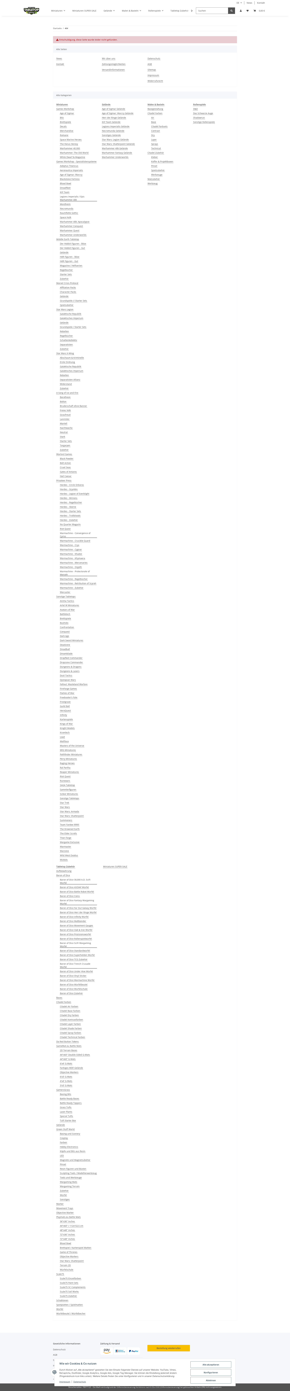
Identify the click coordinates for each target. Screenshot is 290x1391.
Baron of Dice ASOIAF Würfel (74, 887)
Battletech (65, 614)
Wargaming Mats (68, 1181)
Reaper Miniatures (69, 772)
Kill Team (64, 192)
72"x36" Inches (67, 1234)
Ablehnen (211, 1380)
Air (152, 117)
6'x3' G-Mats (66, 1076)
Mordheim (65, 204)
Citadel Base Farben (70, 1010)
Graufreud (65, 414)
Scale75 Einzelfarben (70, 1278)
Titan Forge (65, 837)
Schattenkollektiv (68, 340)
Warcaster (65, 592)
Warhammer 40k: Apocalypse (74, 221)
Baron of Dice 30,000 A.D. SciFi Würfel (75, 881)
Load (62, 736)
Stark (62, 436)
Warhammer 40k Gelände (115, 148)
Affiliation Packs (68, 287)
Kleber (154, 157)
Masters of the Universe (72, 745)
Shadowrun (199, 117)
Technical (156, 148)
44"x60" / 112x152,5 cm (71, 1225)
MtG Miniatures (68, 750)
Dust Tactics (66, 675)
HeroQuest (65, 710)
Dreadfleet (65, 187)
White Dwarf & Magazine (72, 157)
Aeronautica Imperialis (71, 170)
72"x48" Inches (67, 1238)
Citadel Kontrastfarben (71, 1019)
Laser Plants (66, 1111)
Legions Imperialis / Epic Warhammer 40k (72, 198)
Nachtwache (66, 427)
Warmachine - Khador (71, 553)
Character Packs (68, 291)
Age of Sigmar (67, 113)
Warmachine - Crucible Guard (75, 540)
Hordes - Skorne (68, 506)
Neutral (64, 432)
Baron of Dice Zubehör (71, 993)
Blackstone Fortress (70, 179)
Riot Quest (65, 528)
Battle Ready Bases (69, 1098)
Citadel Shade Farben (71, 1028)
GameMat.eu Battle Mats (68, 1045)
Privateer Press (63, 480)
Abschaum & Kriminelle (72, 357)
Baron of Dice (63, 875)
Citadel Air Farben (69, 1006)
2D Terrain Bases (68, 1050)
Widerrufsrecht (155, 80)
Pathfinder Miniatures (71, 754)
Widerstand (66, 384)
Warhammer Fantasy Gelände (117, 152)
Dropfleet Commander (71, 657)
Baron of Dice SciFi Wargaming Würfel (75, 945)
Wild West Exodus (69, 855)
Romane (64, 135)
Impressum (64, 1381)
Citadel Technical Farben (72, 1037)
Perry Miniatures (68, 758)
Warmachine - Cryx (69, 545)
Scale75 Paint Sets (69, 1282)
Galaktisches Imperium (71, 318)
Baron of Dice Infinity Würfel (74, 916)
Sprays (154, 143)
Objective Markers (69, 1072)
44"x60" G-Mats (68, 1059)
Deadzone (65, 644)
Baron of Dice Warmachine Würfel (77, 980)
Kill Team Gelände (111, 122)
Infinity (63, 715)
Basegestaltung (155, 108)
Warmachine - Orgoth (71, 567)
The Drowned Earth (70, 829)
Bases (59, 997)
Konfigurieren (211, 1372)
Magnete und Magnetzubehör (75, 1160)
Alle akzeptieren (211, 1364)
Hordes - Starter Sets (70, 511)
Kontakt (261, 2)
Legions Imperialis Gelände (115, 126)
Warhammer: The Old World (74, 152)
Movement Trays (64, 1208)
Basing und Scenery (70, 1133)
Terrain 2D (65, 1265)
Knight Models (67, 728)
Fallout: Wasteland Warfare (73, 684)
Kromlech (65, 732)
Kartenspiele (66, 719)
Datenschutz (79, 1381)
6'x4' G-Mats (66, 1063)
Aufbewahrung (63, 870)
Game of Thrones (68, 1252)
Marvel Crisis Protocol (67, 283)
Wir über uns (108, 58)
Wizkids (64, 859)
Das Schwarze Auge (203, 113)
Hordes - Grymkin (69, 489)
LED (62, 1155)
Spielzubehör (66, 305)
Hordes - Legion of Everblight (74, 493)
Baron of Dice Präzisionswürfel (75, 934)
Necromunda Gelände (113, 130)
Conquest (65, 631)
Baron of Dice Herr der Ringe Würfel (78, 912)
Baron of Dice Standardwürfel (75, 950)
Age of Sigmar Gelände (113, 108)
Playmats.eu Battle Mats (68, 1217)
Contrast (155, 130)
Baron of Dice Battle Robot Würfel (77, 891)
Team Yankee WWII (69, 824)
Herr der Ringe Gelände (114, 117)
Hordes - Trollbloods (70, 515)
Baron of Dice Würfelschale (73, 988)
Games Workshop (65, 108)
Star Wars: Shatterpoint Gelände (118, 143)
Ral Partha (65, 767)
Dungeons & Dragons (70, 666)
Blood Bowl (65, 183)
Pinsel (154, 165)
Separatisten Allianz (70, 379)
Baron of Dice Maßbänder (73, 921)
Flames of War (67, 693)
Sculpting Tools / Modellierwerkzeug (78, 1173)
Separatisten (66, 344)
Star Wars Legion (64, 309)
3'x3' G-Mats (66, 1085)
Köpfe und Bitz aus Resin (72, 1151)
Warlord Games (64, 454)
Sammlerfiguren (68, 789)
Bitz (62, 117)
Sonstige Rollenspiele (204, 122)
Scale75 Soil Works (69, 1291)
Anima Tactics (67, 600)
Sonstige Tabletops (66, 596)
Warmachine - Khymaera (72, 558)
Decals (63, 126)
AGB (150, 64)
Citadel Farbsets (159, 126)
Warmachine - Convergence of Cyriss (75, 535)
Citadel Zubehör (156, 152)
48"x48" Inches (67, 1230)
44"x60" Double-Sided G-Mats (75, 1054)
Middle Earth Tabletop (67, 239)
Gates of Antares (68, 471)
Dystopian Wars (68, 679)
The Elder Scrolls (68, 833)
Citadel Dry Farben (69, 1015)
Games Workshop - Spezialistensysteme (76, 161)
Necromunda (66, 208)
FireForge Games (68, 688)
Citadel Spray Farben (70, 1032)
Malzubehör (154, 179)
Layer (154, 139)
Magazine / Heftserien (71, 265)
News (249, 2)
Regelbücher (66, 269)
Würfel (63, 1195)
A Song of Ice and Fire (67, 392)
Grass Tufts (65, 1107)
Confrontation (67, 627)
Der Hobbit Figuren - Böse (73, 243)
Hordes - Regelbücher (71, 502)
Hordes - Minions (68, 498)
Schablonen (62, 1300)
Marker (60, 1203)
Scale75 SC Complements (72, 1287)
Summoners (66, 820)
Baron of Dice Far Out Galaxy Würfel (78, 908)
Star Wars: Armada (69, 811)
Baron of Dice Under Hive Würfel (76, 971)
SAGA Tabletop (67, 785)
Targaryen (65, 445)
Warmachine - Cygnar (71, 549)
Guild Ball (65, 706)
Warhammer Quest (69, 230)
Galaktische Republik (70, 313)
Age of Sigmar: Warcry (71, 174)
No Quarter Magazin (70, 524)
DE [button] (238, 2)
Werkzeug (153, 183)
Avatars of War (67, 609)
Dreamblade (66, 653)
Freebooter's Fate (68, 697)
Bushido (64, 622)
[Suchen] (231, 10)
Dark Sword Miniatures (71, 640)
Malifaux (64, 741)
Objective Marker (65, 1212)
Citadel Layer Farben (70, 1024)
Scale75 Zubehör (68, 1295)
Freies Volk (65, 410)
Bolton (63, 401)
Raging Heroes (67, 763)
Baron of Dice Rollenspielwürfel (76, 938)
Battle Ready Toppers (71, 1102)
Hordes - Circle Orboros (72, 484)
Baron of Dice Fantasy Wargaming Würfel (77, 902)
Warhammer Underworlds (73, 234)
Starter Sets (66, 274)
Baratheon (65, 397)
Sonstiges (65, 1199)
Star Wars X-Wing (65, 353)
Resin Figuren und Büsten (73, 1168)
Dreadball (65, 649)
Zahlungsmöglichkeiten (114, 64)
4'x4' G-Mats (66, 1081)
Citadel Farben (155, 113)
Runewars (65, 780)
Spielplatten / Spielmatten (69, 1304)
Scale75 (60, 1274)
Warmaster (65, 846)
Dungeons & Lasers (69, 671)
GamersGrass (63, 1089)
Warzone (64, 850)
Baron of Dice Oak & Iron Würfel (76, 929)
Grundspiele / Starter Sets (73, 327)
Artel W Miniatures (69, 605)
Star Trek (64, 802)
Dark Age (64, 636)
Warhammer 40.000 (70, 148)
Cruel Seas (65, 467)
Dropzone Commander (71, 662)
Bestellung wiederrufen (169, 1348)
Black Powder (66, 458)
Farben (63, 1142)
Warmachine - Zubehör (71, 587)
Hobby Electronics (69, 1146)
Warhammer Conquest (71, 226)
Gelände (64, 252)
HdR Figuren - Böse (69, 256)
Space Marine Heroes (71, 139)
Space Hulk (65, 217)
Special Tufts (66, 1116)
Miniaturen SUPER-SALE (115, 866)
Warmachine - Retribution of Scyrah (78, 583)
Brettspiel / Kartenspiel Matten (75, 1247)
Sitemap (152, 69)
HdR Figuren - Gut (69, 261)
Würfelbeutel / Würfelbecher (70, 1313)
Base (153, 122)
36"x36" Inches (67, 1221)
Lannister (64, 419)
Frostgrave (65, 701)
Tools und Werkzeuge (71, 1177)
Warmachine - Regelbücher (74, 579)
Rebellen (64, 331)
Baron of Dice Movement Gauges (76, 925)
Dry (153, 135)
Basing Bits (65, 1094)
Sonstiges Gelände (111, 135)
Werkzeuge (156, 174)
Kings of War (66, 723)
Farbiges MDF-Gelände (71, 1067)
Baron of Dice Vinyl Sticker (73, 975)
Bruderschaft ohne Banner (73, 405)
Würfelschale (66, 1269)
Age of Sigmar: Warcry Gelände (117, 113)
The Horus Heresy (69, 143)
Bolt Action (65, 462)
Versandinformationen (113, 69)
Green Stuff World (65, 1129)
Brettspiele (65, 122)
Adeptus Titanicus (69, 165)
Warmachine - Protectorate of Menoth (75, 573)
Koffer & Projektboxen (162, 161)
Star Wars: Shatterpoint (72, 815)
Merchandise (66, 130)
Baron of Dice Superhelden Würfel (77, 955)
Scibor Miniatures (69, 793)
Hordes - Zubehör (69, 520)
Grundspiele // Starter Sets (73, 300)
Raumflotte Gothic (69, 212)
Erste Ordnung (67, 362)
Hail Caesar (65, 476)
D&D (195, 108)
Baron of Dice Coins (70, 896)
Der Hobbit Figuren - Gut (72, 248)
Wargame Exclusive (69, 842)
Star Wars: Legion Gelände (115, 139)
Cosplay (64, 1138)
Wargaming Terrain (70, 1186)
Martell (63, 423)
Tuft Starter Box (68, 1120)
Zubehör (64, 278)
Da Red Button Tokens (67, 1041)
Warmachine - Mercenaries (73, 562)
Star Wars (65, 807)
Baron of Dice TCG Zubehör (73, 959)
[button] (240, 10)
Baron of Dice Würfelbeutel (73, 984)
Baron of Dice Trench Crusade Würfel (75, 965)
